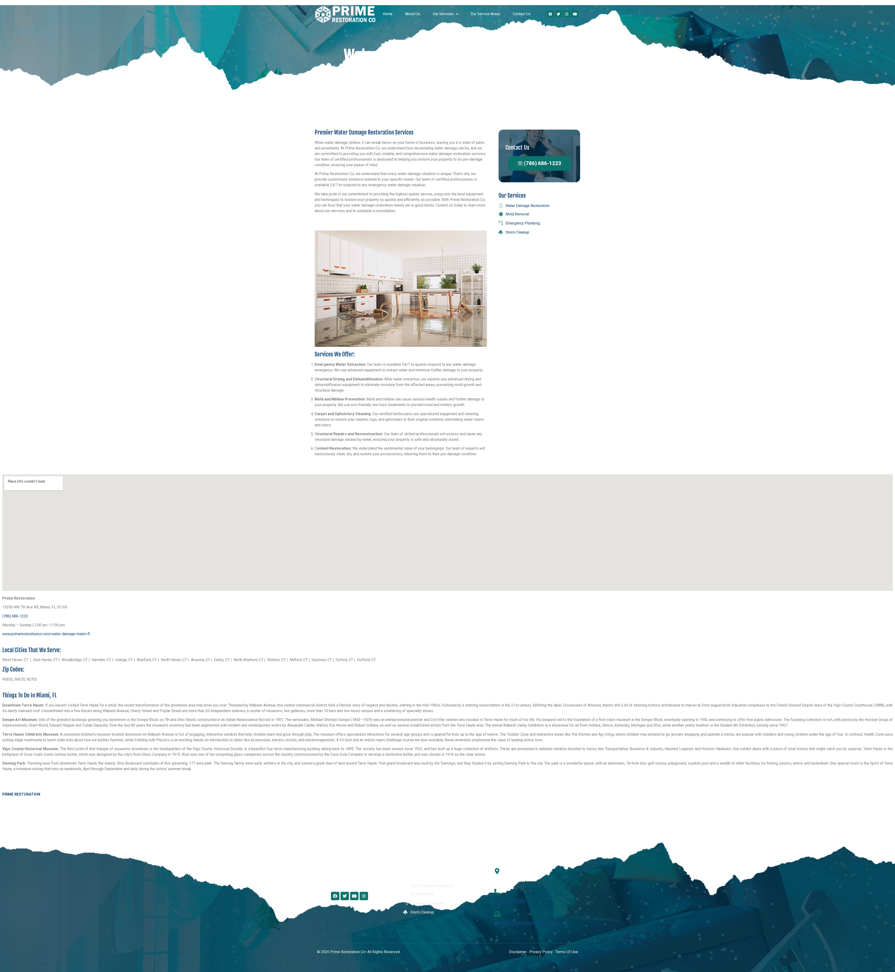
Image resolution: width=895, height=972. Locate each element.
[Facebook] (550, 13)
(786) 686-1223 (15, 616)
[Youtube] (574, 13)
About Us (412, 14)
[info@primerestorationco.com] (497, 914)
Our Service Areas (485, 14)
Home (387, 14)
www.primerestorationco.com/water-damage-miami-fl (46, 634)
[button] (445, 14)
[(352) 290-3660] (497, 892)
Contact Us (521, 14)
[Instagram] (566, 13)
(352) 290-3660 (510, 901)
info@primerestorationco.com (526, 923)
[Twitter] (558, 13)
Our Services (443, 14)
